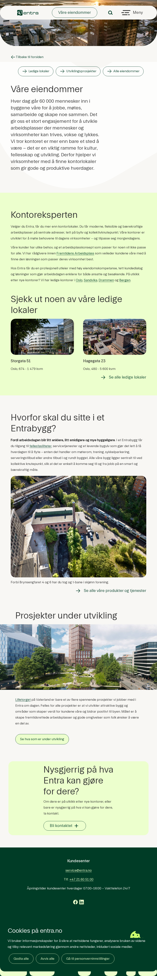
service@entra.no (78, 870)
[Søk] (110, 12)
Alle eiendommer (126, 71)
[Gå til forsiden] (28, 13)
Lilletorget (23, 699)
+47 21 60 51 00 (81, 879)
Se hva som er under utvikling (42, 739)
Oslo (79, 280)
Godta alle (21, 958)
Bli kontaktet (61, 826)
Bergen (124, 280)
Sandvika (90, 280)
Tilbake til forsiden (29, 57)
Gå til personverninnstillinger (88, 958)
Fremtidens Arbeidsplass (75, 253)
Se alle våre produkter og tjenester (115, 591)
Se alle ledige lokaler (127, 377)
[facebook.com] (75, 902)
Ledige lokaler (39, 71)
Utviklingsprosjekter (81, 71)
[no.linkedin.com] (81, 902)
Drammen (106, 280)
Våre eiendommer (74, 13)
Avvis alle (47, 958)
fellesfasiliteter (40, 446)
